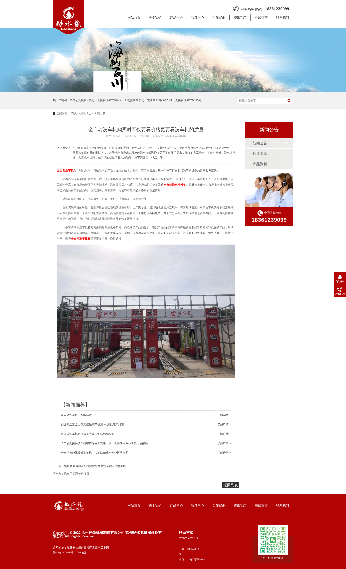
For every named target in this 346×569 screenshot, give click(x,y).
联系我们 (282, 17)
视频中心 (197, 17)
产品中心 (176, 17)
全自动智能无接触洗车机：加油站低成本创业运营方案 (94, 452)
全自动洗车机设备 (175, 184)
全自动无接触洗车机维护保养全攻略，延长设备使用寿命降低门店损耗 (104, 443)
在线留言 (261, 17)
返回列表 (230, 485)
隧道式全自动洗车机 (159, 100)
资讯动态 (240, 17)
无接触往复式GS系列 (188, 100)
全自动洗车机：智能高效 (76, 415)
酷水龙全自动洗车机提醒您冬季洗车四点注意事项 (95, 466)
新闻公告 (100, 113)
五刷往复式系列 (134, 100)
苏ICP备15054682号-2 (64, 552)
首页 (74, 113)
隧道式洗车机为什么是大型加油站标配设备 (87, 433)
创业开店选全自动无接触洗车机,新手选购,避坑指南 (92, 424)
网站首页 (134, 17)
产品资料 (260, 164)
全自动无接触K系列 (82, 100)
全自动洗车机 (65, 170)
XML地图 (81, 552)
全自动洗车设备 (81, 238)
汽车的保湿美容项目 (76, 473)
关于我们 (155, 17)
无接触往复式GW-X (109, 100)
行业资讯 (260, 154)
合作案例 (218, 17)
